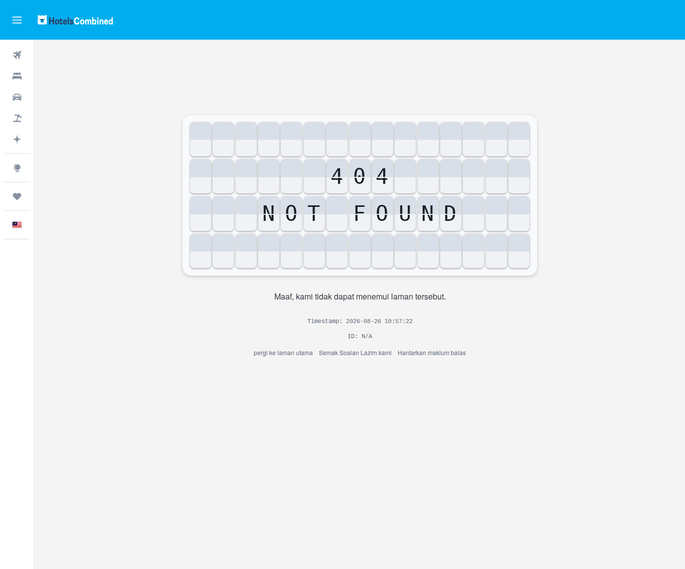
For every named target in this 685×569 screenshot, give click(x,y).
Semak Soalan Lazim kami (355, 352)
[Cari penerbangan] (17, 55)
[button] (17, 20)
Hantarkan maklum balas (432, 352)
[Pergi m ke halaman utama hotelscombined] (75, 20)
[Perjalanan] (17, 196)
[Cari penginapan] (17, 76)
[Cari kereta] (17, 97)
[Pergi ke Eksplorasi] (17, 168)
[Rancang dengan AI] (17, 139)
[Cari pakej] (17, 118)
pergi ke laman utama (283, 352)
